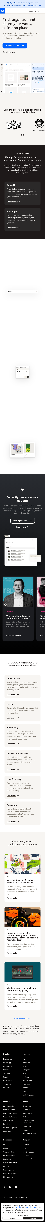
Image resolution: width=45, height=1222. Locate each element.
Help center (26, 1106)
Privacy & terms (27, 1113)
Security (6, 1077)
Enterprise (26, 1070)
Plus (24, 1059)
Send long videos (9, 1110)
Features (6, 1070)
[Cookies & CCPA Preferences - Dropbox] (22, 1212)
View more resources (22, 1019)
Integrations (7, 1066)
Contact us (26, 1110)
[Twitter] (4, 1187)
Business (25, 1066)
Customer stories (9, 1152)
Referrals (6, 1166)
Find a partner (8, 1177)
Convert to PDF (8, 1131)
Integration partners (10, 1173)
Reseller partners (9, 1170)
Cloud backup (8, 1120)
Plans (24, 1091)
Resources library (9, 1155)
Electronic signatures (10, 1128)
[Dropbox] (2, 11)
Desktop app (7, 1059)
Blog (4, 1145)
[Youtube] (16, 1187)
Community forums (10, 1163)
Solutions (6, 1073)
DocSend (25, 1077)
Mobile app (7, 1062)
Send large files (8, 1106)
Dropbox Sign (27, 1080)
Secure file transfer (10, 1117)
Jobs (24, 1148)
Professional (26, 1062)
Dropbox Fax (26, 1088)
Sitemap (25, 1130)
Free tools (6, 1088)
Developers (7, 1159)
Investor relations (28, 1152)
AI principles (26, 1126)
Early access (7, 1080)
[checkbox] (22, 135)
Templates (7, 1084)
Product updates (28, 1095)
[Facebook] (10, 1187)
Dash (24, 1073)
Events (5, 1148)
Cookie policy (27, 1117)
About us (25, 1145)
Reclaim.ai (26, 1084)
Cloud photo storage (10, 1113)
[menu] (42, 11)
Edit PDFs (6, 1124)
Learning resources (29, 1133)
